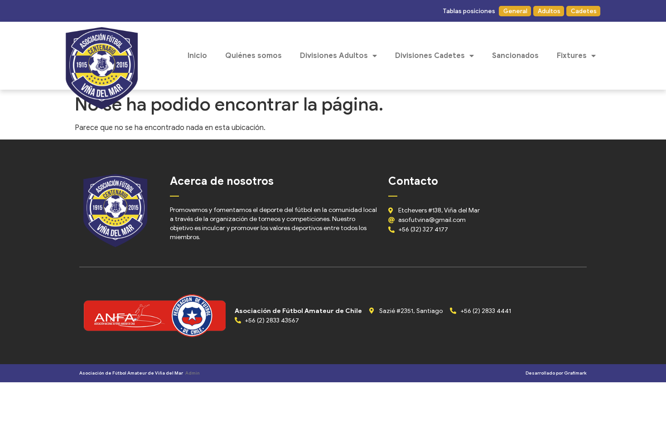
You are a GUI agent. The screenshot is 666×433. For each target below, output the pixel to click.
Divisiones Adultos (334, 55)
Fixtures (572, 55)
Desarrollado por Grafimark (556, 373)
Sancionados (515, 55)
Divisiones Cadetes (430, 55)
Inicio (197, 55)
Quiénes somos (253, 55)
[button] (468, 11)
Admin (192, 373)
